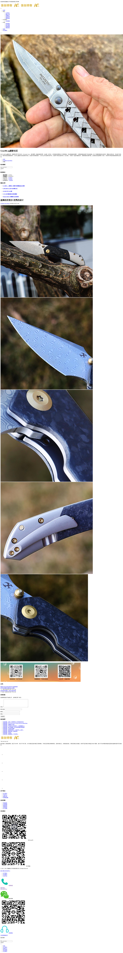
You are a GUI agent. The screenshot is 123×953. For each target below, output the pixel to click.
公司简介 (8, 12)
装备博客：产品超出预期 (8, 728)
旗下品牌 (8, 25)
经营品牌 (8, 26)
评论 (2, 706)
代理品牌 (5, 804)
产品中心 (5, 794)
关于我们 (5, 793)
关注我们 (5, 30)
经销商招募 (5, 797)
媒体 (4, 29)
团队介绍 (8, 14)
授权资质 (8, 27)
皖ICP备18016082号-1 (5, 870)
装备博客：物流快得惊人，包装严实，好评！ (13, 730)
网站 (2, 714)
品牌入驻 (5, 796)
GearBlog (10, 177)
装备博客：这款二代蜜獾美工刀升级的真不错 (13, 721)
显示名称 (3, 709)
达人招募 (5, 808)
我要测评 (5, 807)
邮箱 (2, 711)
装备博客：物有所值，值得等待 (10, 731)
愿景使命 (8, 18)
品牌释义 (8, 15)
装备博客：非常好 (7, 732)
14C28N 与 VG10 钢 (7, 191)
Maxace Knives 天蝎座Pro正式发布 (11, 196)
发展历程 (8, 16)
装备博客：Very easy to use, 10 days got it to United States (15, 723)
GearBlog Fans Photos (7, 160)
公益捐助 (8, 21)
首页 (4, 10)
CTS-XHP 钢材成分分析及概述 (10, 194)
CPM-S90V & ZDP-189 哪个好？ (10, 188)
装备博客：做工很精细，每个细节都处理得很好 (14, 727)
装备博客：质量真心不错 (8, 724)
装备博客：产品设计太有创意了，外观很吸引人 (14, 725)
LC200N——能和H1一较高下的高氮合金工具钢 (14, 185)
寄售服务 (8, 23)
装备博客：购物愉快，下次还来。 (10, 734)
